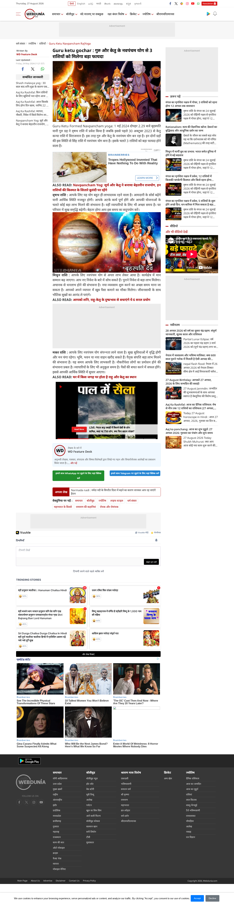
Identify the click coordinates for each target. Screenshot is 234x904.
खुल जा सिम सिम (93, 810)
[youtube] (192, 3)
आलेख (89, 799)
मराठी (98, 3)
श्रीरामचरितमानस (165, 14)
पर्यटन (89, 805)
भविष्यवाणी (126, 783)
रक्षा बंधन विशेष (116, 14)
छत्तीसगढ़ (57, 821)
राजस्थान (57, 837)
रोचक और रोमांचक (109, 507)
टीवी (88, 837)
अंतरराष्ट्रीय (57, 799)
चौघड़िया (190, 821)
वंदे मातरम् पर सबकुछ (91, 14)
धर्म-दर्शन (125, 815)
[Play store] (208, 13)
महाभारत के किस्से (63, 507)
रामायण (124, 799)
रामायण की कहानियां (86, 507)
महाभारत (125, 805)
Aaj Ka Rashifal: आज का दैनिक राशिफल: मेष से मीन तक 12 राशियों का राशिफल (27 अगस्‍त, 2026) (191, 406)
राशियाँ (42, 43)
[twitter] (176, 3)
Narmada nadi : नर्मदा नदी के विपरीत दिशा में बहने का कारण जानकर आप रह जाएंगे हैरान (113, 491)
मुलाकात (90, 842)
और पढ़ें (73, 463)
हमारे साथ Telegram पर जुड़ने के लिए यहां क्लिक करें (135, 473)
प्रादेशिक (56, 810)
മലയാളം (118, 3)
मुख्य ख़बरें (57, 789)
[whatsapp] (42, 69)
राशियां (189, 794)
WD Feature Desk (26, 54)
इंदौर (55, 805)
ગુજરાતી (137, 3)
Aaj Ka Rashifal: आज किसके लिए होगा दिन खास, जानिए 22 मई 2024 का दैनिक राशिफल (32, 103)
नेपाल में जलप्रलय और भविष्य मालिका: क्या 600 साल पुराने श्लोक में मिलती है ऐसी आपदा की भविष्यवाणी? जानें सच (191, 357)
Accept (197, 898)
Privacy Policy (89, 880)
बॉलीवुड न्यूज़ (92, 778)
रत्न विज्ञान (190, 837)
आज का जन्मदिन (193, 783)
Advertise (47, 880)
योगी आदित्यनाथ (60, 778)
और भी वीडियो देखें (177, 232)
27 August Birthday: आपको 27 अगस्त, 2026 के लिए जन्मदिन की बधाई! (189, 381)
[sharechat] (181, 3)
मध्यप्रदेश (57, 815)
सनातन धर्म (126, 789)
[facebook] (170, 3)
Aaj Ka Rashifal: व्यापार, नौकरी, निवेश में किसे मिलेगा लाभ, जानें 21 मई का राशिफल (32, 112)
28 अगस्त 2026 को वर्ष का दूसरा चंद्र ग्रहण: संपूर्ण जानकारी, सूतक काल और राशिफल (191, 332)
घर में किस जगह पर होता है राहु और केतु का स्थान (104, 377)
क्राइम (55, 853)
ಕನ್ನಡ (128, 3)
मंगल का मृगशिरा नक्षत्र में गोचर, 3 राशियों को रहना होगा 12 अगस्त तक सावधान (191, 104)
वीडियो (174, 226)
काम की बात (58, 842)
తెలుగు (107, 3)
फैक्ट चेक (57, 858)
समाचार (56, 14)
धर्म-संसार (20, 43)
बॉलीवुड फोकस (93, 821)
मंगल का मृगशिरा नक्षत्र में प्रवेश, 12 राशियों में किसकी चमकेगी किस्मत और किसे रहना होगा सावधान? (189, 178)
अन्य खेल (168, 778)
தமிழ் (90, 3)
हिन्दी (72, 3)
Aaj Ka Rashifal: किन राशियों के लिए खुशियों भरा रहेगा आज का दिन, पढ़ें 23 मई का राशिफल (32, 94)
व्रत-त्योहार (125, 810)
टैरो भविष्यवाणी (193, 810)
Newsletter (208, 3)
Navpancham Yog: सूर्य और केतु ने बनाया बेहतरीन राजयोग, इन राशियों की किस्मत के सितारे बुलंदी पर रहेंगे (32, 122)
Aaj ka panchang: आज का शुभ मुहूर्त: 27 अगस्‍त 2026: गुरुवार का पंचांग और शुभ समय (189, 431)
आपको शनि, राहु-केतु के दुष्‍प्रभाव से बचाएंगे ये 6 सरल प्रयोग (111, 299)
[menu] (19, 14)
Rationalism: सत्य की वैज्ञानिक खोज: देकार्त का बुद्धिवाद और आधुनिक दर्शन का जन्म (191, 128)
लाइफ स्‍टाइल (116, 500)
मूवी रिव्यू (90, 794)
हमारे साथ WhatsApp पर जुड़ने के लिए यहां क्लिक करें (78, 476)
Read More (79, 429)
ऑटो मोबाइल (59, 847)
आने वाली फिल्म (93, 815)
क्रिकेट (133, 14)
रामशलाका (190, 815)
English (81, 3)
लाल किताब (191, 799)
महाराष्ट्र (56, 831)
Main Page (22, 880)
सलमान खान (91, 826)
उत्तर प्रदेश (57, 783)
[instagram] (187, 3)
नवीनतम (175, 325)
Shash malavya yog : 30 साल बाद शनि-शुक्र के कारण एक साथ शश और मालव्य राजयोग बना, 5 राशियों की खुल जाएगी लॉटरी (31, 84)
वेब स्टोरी (90, 789)
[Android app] (29, 761)
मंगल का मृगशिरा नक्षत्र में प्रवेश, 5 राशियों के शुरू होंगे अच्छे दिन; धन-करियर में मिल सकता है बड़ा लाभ (190, 202)
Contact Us (74, 880)
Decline (212, 898)
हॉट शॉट (90, 783)
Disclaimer (60, 880)
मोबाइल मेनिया (59, 869)
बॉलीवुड (70, 14)
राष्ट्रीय (55, 794)
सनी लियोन (91, 831)
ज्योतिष (146, 14)
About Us (35, 880)
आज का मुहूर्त (192, 789)
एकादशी (124, 778)
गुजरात (56, 826)
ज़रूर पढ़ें (175, 96)
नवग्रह (188, 831)
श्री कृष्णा (125, 794)
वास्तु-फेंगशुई (191, 805)
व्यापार (56, 863)
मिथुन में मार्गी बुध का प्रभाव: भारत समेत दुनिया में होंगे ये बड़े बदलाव (191, 153)
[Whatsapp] (198, 3)
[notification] (215, 13)
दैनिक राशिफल (192, 778)
